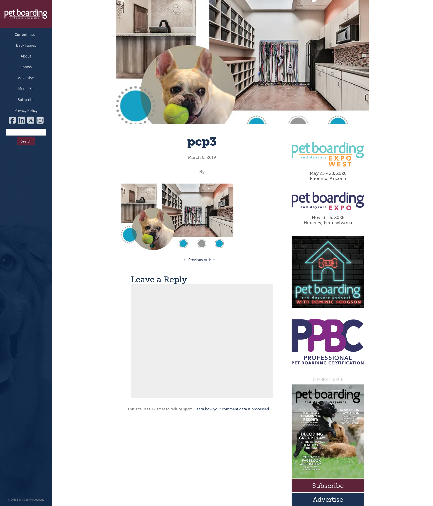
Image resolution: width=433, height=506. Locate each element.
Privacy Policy (25, 110)
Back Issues (26, 45)
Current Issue (26, 34)
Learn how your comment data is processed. (232, 409)
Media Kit (26, 88)
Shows (26, 67)
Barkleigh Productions (30, 499)
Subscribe (26, 99)
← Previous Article (199, 259)
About (26, 56)
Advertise (26, 77)
